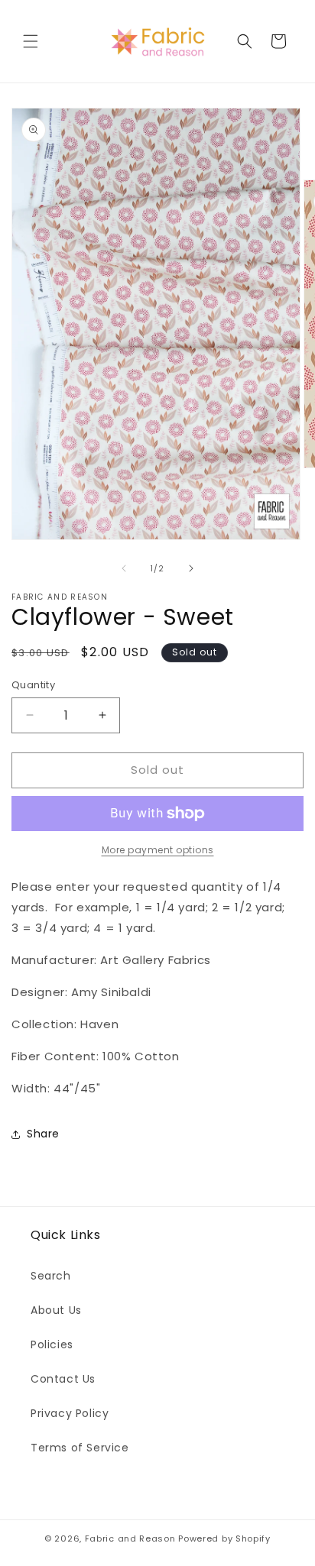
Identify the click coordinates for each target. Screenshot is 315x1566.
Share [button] (43, 1133)
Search (51, 1275)
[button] (30, 41)
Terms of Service (80, 1447)
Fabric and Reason (130, 1538)
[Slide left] (124, 568)
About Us (56, 1310)
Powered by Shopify (224, 1538)
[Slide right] (191, 568)
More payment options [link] (158, 849)
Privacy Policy (70, 1413)
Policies (52, 1344)
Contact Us (63, 1378)
